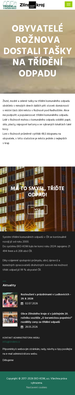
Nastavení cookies (36, 387)
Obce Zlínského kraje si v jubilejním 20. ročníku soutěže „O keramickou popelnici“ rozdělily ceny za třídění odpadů (46, 318)
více (37, 209)
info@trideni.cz (11, 342)
